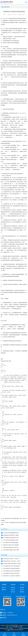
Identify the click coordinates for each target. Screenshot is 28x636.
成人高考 (4, 587)
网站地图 (22, 591)
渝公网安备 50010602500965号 (16, 629)
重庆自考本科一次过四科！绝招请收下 (11, 575)
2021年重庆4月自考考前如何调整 (10, 542)
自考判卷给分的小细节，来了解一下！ (11, 558)
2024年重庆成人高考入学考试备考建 (11, 570)
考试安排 (13, 591)
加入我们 (22, 589)
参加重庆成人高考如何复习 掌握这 (11, 535)
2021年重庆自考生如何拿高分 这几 (11, 537)
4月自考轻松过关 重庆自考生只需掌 (11, 573)
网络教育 (4, 589)
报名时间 (13, 587)
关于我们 (22, 584)
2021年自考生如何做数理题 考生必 (11, 532)
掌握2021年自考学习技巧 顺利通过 (11, 545)
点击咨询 (9, 617)
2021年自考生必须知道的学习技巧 (11, 540)
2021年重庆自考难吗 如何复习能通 (11, 549)
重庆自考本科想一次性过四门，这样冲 (11, 561)
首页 (2, 6)
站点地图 (20, 626)
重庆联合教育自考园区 (6, 2)
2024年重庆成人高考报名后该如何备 (11, 568)
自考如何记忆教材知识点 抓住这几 (11, 547)
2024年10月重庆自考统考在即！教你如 (12, 563)
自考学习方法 (6, 6)
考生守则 (13, 589)
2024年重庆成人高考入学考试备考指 (11, 566)
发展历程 (22, 587)
